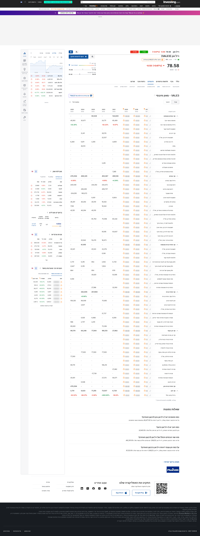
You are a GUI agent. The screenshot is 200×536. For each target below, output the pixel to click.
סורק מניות (104, 6)
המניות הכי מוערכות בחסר (52, 268)
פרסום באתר (46, 486)
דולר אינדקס (58, 96)
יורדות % (43, 177)
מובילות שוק (57, 171)
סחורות (48, 53)
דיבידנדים (132, 86)
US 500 (60, 86)
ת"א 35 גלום (58, 82)
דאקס (60, 92)
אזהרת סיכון (6, 531)
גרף (171, 81)
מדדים (54, 53)
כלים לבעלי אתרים (68, 491)
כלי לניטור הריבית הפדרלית (73, 9)
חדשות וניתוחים (162, 81)
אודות (48, 482)
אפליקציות (70, 482)
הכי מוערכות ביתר (43, 273)
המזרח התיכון (90, 9)
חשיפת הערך (74, 65)
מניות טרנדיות (56, 234)
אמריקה (103, 9)
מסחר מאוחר (132, 9)
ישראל (162, 9)
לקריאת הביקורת (34, 224)
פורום (133, 81)
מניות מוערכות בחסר (44, 9)
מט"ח (60, 53)
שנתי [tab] (175, 102)
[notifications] (25, 2)
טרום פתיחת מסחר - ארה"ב (145, 9)
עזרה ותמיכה (46, 491)
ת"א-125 (59, 79)
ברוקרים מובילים (55, 213)
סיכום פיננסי (176, 86)
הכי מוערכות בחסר (56, 273)
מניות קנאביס (110, 9)
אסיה (83, 9)
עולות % (50, 177)
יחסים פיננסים (141, 86)
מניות (177, 9)
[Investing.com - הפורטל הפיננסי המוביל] (172, 2)
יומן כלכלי (113, 6)
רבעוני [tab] (168, 102)
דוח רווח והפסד (166, 86)
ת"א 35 (60, 76)
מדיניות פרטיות (17, 531)
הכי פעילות (59, 177)
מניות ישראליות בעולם (121, 9)
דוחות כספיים (123, 86)
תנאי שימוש (27, 531)
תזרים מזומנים (151, 86)
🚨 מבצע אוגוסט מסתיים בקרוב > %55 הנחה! (58, 2)
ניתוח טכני (141, 81)
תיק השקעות (70, 486)
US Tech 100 (58, 89)
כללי (177, 81)
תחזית (116, 86)
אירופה (97, 9)
